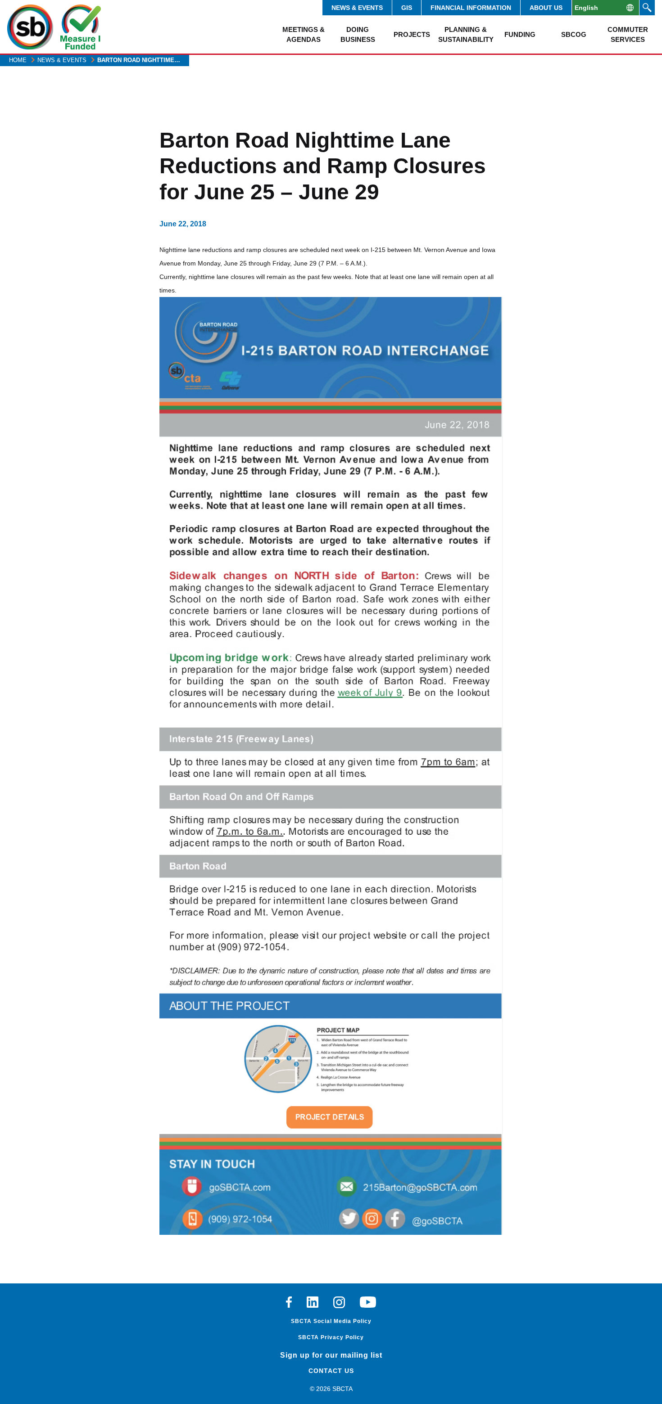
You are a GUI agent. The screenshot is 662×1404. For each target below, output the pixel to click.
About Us (546, 7)
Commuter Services (628, 34)
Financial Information (471, 7)
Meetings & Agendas (303, 34)
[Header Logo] (30, 27)
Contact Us (331, 1370)
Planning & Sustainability (466, 34)
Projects (412, 34)
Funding (519, 34)
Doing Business (357, 34)
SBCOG (573, 34)
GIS (406, 7)
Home (18, 60)
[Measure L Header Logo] (80, 27)
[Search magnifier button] (647, 7)
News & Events (357, 7)
